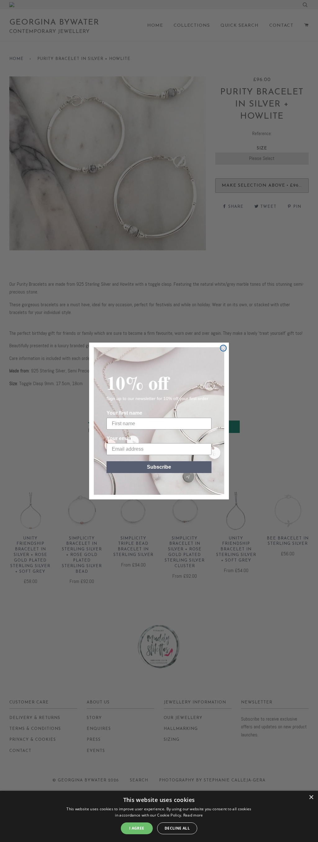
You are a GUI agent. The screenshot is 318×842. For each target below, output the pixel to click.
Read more (193, 815)
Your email (119, 438)
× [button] (311, 797)
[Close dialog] (223, 348)
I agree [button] (136, 828)
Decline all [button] (177, 828)
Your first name (124, 413)
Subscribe (159, 467)
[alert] (159, 816)
